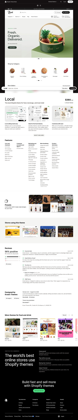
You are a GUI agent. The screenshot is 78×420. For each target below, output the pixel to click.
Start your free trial (39, 390)
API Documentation (50, 405)
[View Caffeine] (43, 203)
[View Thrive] (51, 203)
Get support (9, 298)
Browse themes (52, 1)
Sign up (70, 1)
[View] (12, 232)
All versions (32, 297)
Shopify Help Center (51, 402)
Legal (61, 407)
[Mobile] (40, 5)
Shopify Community (50, 407)
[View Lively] (36, 203)
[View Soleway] (59, 203)
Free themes (35, 405)
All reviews (8, 264)
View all (64, 315)
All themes (16, 298)
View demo (64, 88)
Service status (63, 410)
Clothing (21, 402)
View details (25, 297)
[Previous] (69, 223)
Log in (64, 1)
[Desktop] (38, 5)
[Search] (61, 2)
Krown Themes (69, 102)
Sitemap (37, 416)
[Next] (72, 223)
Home (20, 410)
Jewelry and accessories (24, 407)
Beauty (20, 405)
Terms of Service (9, 416)
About (61, 402)
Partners (62, 405)
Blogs (47, 410)
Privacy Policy (17, 416)
